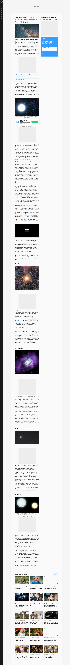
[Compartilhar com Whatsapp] (21, 22)
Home (16, 15)
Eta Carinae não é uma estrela (28, 399)
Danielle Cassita (20, 19)
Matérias (19, 15)
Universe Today (21, 565)
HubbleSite (32, 566)
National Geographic (24, 566)
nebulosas (35, 148)
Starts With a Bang (29, 565)
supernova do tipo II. (31, 490)
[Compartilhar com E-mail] (25, 22)
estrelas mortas (26, 216)
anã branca (36, 198)
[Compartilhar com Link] (27, 22)
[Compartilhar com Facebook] (23, 22)
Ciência (23, 15)
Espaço (26, 15)
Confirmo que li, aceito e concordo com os (49, 54)
